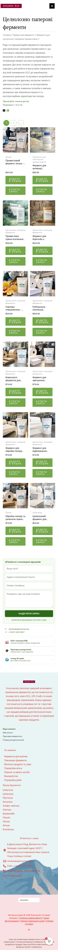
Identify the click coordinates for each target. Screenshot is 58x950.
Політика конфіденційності (30, 918)
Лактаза (7, 809)
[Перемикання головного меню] (52, 5)
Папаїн (6, 817)
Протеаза (8, 797)
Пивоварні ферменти (15, 760)
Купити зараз (14, 190)
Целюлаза (8, 793)
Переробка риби (12, 780)
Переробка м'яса (13, 768)
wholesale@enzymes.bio (19, 629)
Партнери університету (12, 736)
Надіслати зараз (29, 613)
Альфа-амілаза (11, 805)
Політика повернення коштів (32, 921)
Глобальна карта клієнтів (13, 740)
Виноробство (11, 776)
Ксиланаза (8, 829)
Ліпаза (6, 821)
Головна (7, 35)
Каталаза (7, 801)
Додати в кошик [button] (15, 180)
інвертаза (8, 789)
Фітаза (6, 825)
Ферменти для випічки (15, 756)
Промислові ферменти (23, 35)
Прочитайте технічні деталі (16, 101)
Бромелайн (9, 813)
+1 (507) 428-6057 (16, 632)
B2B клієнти (8, 732)
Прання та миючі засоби (17, 772)
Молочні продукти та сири (17, 764)
